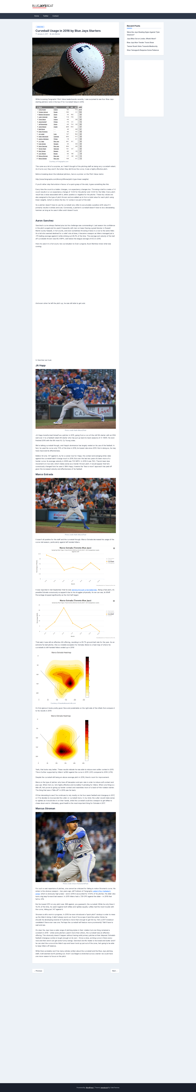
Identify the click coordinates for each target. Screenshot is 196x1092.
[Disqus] (75, 1003)
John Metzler (55, 34)
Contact (55, 16)
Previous (38, 971)
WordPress (90, 1087)
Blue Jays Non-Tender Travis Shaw (140, 42)
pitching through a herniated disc (84, 590)
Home (36, 16)
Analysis (40, 27)
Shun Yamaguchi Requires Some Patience (143, 50)
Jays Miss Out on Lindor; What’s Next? (141, 39)
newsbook (104, 1087)
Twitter (45, 16)
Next (114, 971)
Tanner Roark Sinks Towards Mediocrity (142, 46)
